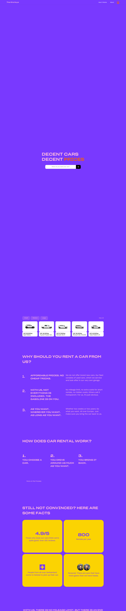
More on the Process (33, 481)
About (112, 2)
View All (101, 318)
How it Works (103, 2)
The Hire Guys (13, 2)
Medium (35, 318)
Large (44, 318)
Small (26, 318)
